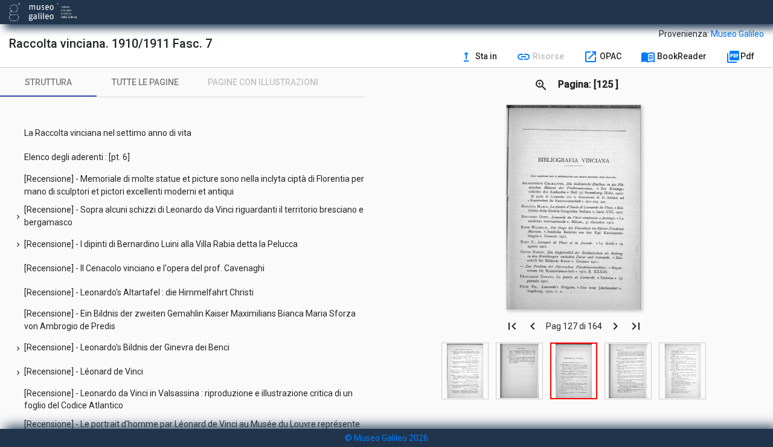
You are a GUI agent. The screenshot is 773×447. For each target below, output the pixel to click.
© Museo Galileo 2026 (386, 438)
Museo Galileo (737, 34)
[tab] (48, 82)
